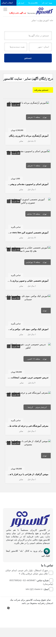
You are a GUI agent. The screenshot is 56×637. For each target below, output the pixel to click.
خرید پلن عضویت (18, 3)
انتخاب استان (7, 3)
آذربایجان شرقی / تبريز (25, 407)
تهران (45, 117)
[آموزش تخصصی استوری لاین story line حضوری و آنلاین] (28, 201)
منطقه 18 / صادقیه (33, 214)
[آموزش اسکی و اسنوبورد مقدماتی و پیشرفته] (28, 151)
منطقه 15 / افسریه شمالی (30, 359)
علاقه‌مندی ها (33, 3)
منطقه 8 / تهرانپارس (33, 262)
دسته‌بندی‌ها (32, 13)
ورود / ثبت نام (47, 3)
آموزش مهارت (42, 20)
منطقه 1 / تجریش (34, 117)
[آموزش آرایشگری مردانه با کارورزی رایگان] (28, 103)
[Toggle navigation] (4, 9)
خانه (51, 20)
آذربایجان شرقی (41, 407)
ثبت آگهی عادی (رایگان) (17, 13)
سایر (21, 141)
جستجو (28, 58)
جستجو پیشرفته (41, 90)
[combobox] (40, 46)
